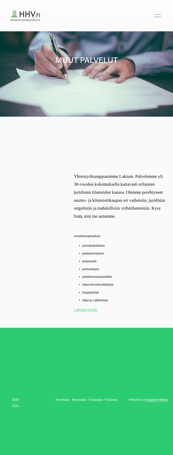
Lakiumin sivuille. (86, 309)
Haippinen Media (156, 399)
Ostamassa (96, 399)
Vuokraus (111, 399)
